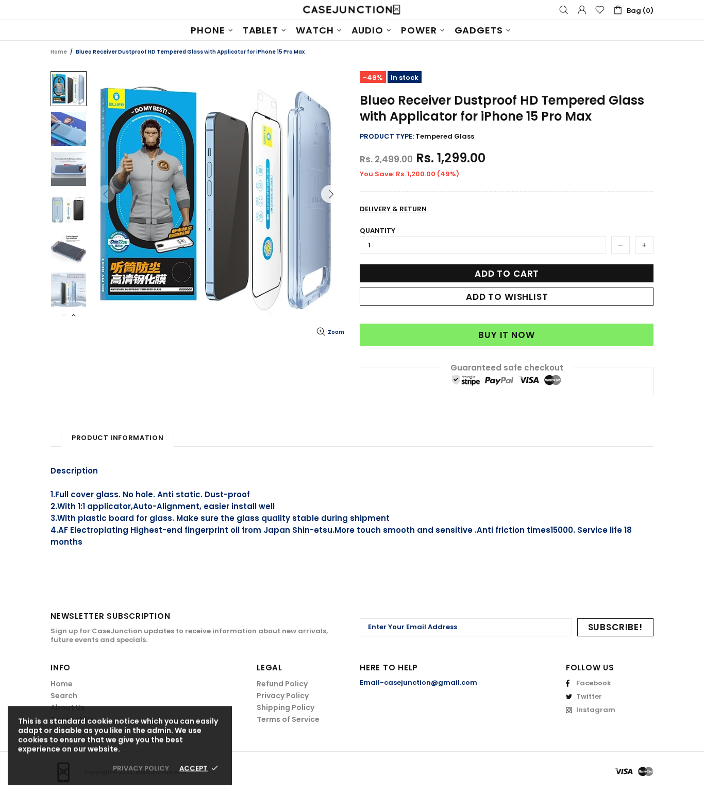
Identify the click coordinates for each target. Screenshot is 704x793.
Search (64, 695)
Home (59, 52)
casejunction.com (352, 10)
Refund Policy (282, 684)
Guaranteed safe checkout (506, 367)
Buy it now (506, 335)
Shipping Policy (285, 707)
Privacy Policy (283, 695)
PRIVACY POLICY (141, 768)
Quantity (377, 230)
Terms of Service (288, 719)
